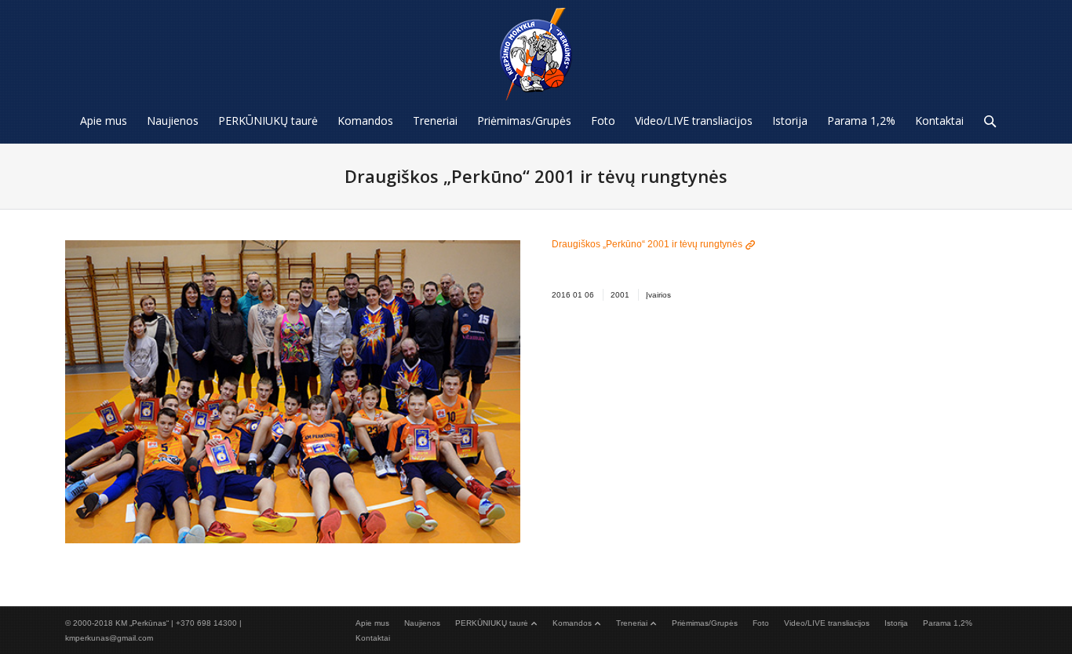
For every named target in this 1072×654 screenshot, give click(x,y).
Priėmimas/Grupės (705, 623)
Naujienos (422, 623)
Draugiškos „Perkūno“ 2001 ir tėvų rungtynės (647, 244)
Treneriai (631, 623)
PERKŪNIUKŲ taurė (491, 623)
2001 (620, 294)
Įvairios (658, 294)
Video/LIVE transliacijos (827, 623)
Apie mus (372, 623)
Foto (761, 623)
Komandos (572, 623)
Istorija (896, 623)
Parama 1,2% (947, 623)
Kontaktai (373, 638)
